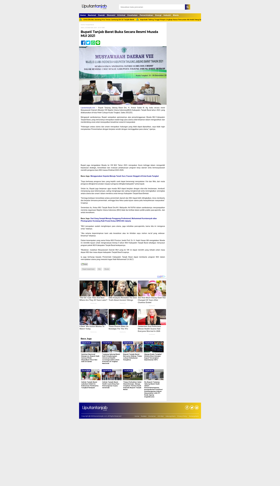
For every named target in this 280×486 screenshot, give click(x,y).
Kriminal (121, 15)
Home (83, 15)
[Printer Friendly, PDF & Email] (84, 264)
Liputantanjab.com (88, 108)
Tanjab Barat (90, 24)
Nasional (92, 15)
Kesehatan (132, 15)
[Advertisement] (123, 148)
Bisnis (176, 15)
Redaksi (143, 416)
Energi (158, 15)
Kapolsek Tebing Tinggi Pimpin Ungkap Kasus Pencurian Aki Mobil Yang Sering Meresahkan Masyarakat (165, 19)
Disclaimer (152, 416)
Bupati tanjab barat (88, 269)
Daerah (101, 15)
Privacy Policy (182, 416)
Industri (167, 15)
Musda (107, 269)
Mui (99, 269)
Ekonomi (111, 15)
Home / (83, 24)
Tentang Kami (194, 416)
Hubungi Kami (170, 416)
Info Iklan (161, 416)
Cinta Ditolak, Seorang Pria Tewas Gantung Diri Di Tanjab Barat (91, 19)
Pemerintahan (146, 15)
